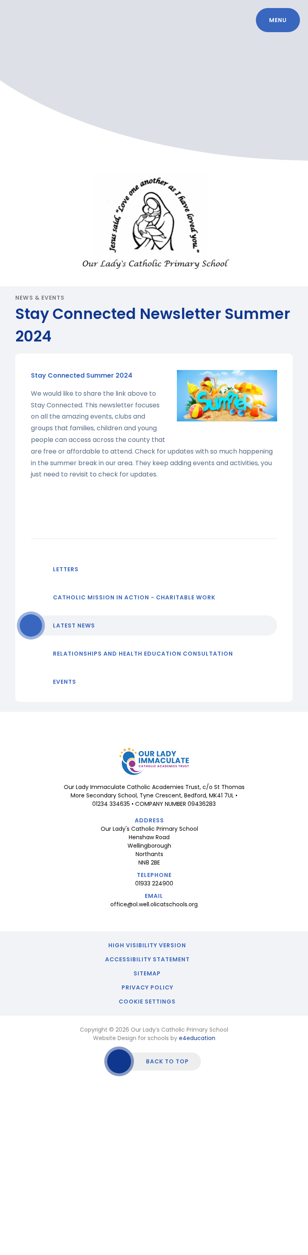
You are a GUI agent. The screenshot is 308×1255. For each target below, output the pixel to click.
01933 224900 (154, 883)
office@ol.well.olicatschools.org (154, 904)
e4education (197, 1038)
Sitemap (147, 973)
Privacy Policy (147, 987)
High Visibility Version (147, 945)
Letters (66, 569)
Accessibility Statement (147, 959)
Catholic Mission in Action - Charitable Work (134, 597)
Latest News (74, 625)
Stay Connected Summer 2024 (81, 375)
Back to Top (167, 1061)
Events (64, 682)
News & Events (40, 298)
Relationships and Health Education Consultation (143, 654)
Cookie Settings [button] (147, 1001)
